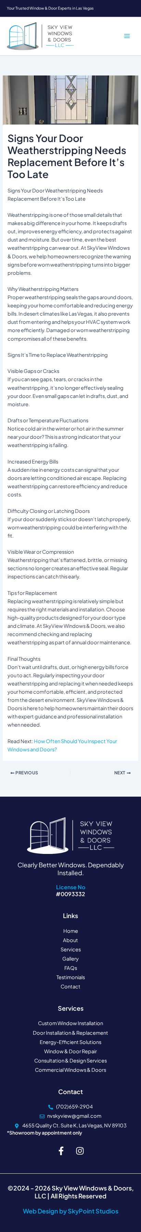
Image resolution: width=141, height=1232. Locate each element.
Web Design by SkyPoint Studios (70, 1211)
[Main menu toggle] (127, 36)
